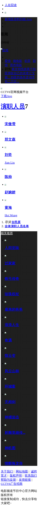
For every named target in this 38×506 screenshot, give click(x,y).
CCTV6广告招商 (12, 483)
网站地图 (22, 471)
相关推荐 (7, 233)
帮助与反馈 (8, 479)
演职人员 (13, 106)
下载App (6, 96)
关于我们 (7, 471)
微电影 (17, 61)
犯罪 (27, 61)
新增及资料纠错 (18, 19)
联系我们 (31, 475)
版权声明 (16, 475)
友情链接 (25, 479)
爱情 (8, 61)
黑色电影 (16, 65)
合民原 (16, 222)
